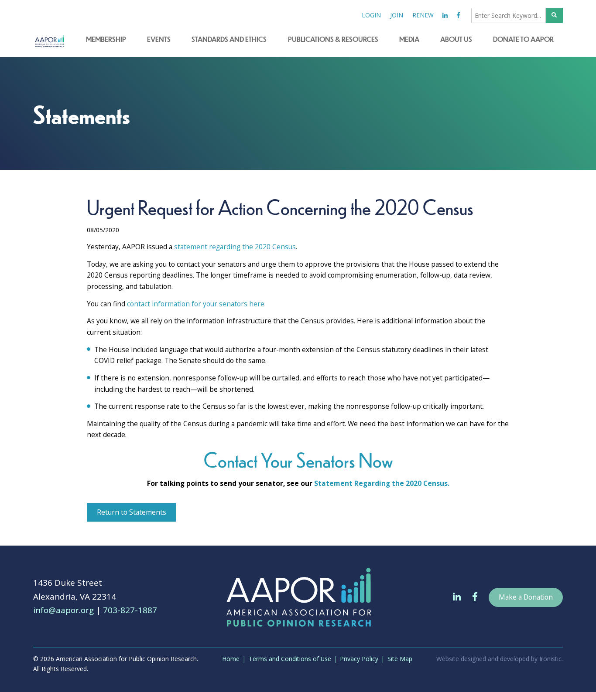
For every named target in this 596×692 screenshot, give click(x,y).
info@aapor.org (63, 610)
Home (231, 659)
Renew (423, 15)
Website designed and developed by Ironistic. (499, 659)
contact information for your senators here (195, 304)
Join (396, 15)
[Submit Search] (554, 15)
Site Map (399, 659)
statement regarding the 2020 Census (235, 246)
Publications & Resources (333, 38)
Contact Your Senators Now (298, 459)
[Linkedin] (445, 15)
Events (159, 38)
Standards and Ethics (229, 38)
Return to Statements (131, 512)
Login (371, 15)
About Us (456, 38)
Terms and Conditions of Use (290, 659)
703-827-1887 (130, 610)
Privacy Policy (359, 659)
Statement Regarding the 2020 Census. (381, 483)
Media (409, 38)
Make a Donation (526, 597)
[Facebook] (459, 15)
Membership (106, 38)
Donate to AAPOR (523, 38)
